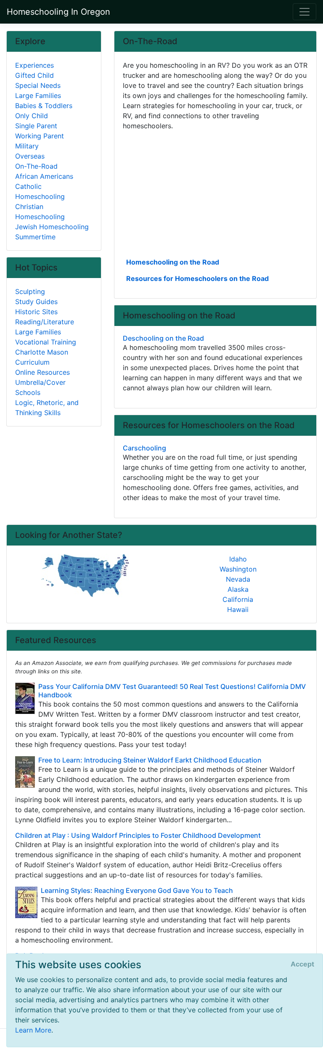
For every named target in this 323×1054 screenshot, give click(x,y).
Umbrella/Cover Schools (40, 387)
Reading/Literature (44, 322)
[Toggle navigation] (304, 11)
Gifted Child (34, 75)
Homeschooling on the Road (172, 262)
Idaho (238, 559)
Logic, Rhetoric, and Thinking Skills (47, 407)
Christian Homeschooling (40, 211)
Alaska (238, 589)
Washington (238, 569)
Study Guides (36, 301)
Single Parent (36, 126)
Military (27, 146)
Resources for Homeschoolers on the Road (197, 278)
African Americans (44, 176)
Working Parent (39, 136)
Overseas (30, 156)
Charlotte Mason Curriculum (41, 357)
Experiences (34, 65)
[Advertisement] (215, 193)
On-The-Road (36, 166)
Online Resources (42, 372)
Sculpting (30, 291)
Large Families (38, 95)
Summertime (35, 237)
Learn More (33, 1030)
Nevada (238, 579)
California (237, 599)
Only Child (31, 115)
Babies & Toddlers (43, 105)
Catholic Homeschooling (40, 191)
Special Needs (38, 85)
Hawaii (238, 609)
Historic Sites (36, 311)
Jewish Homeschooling (52, 226)
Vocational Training (45, 342)
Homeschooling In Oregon (58, 12)
